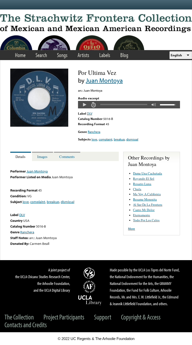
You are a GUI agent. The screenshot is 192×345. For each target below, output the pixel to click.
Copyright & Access (140, 316)
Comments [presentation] (67, 156)
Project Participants (64, 316)
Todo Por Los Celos (146, 220)
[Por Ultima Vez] (39, 125)
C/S (90, 272)
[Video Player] (129, 104)
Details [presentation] (21, 156)
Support (102, 316)
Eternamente (141, 215)
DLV (89, 113)
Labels (104, 55)
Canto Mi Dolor (143, 210)
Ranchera (94, 132)
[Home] (96, 23)
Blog (124, 55)
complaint (105, 139)
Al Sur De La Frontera (147, 204)
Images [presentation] (42, 156)
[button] (84, 105)
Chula (137, 189)
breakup (119, 139)
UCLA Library (90, 300)
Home (20, 55)
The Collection (19, 316)
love (94, 139)
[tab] (21, 156)
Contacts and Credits (25, 324)
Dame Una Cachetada (147, 173)
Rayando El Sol (143, 178)
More (131, 229)
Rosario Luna (142, 184)
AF (90, 286)
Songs (62, 55)
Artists (83, 55)
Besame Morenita (145, 199)
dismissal (132, 139)
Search (41, 55)
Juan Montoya (104, 80)
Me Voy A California (147, 194)
